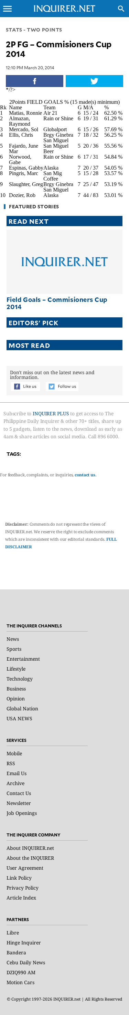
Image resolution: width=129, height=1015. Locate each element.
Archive (15, 783)
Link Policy (19, 878)
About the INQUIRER (30, 858)
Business (16, 688)
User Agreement (25, 868)
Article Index (21, 897)
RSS (11, 763)
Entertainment (23, 659)
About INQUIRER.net (30, 848)
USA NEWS (19, 718)
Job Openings (22, 813)
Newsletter (19, 803)
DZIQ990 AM (21, 972)
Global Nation (22, 708)
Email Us (16, 773)
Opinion (16, 698)
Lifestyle (16, 668)
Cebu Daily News (26, 962)
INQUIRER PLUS (51, 413)
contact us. (86, 475)
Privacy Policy (23, 887)
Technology (20, 678)
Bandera (16, 952)
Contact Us (19, 793)
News (13, 639)
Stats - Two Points (34, 29)
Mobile (14, 753)
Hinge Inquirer (24, 942)
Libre (13, 932)
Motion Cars (20, 982)
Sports (14, 649)
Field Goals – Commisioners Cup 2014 (57, 303)
